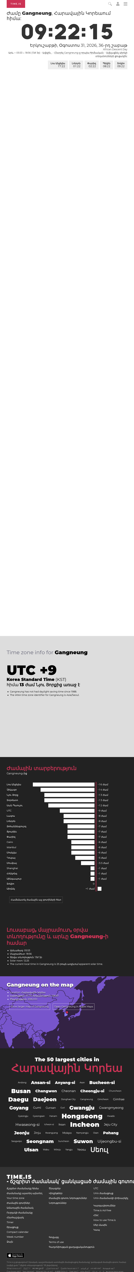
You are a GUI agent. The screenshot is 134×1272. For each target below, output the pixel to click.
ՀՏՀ (96, 1215)
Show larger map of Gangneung (30, 1006)
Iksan (62, 1124)
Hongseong (82, 1116)
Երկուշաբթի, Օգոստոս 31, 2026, (78, 45)
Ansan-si (40, 1082)
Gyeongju (23, 1116)
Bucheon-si (102, 1082)
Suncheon (63, 1141)
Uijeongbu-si (109, 1141)
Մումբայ (12, 863)
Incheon (84, 1124)
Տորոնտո (12, 800)
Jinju (37, 1133)
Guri (62, 1107)
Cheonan (69, 1091)
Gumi (37, 1107)
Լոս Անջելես (58, 65)
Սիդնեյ (11, 888)
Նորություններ (57, 1203)
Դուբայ (11, 857)
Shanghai (12, 868)
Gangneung (86, 1099)
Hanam (53, 1116)
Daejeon (45, 1099)
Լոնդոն (76, 65)
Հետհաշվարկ (15, 1217)
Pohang (111, 1133)
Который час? (109, 1268)
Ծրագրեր (55, 1188)
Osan (96, 1133)
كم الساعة (85, 1268)
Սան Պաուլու (15, 805)
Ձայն (10, 1241)
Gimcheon (102, 1099)
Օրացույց (12, 1227)
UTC (9, 810)
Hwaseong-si (27, 1124)
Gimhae (118, 1099)
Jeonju (21, 1132)
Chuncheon (115, 1091)
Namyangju (82, 1133)
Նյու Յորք (12, 795)
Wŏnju (57, 1149)
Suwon (83, 1141)
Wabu (46, 1149)
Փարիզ (91, 65)
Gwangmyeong (111, 1108)
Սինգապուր (14, 878)
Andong (22, 1082)
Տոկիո (121, 65)
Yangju (69, 1149)
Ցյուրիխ (12, 831)
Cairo (10, 842)
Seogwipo (16, 1141)
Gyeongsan (39, 1116)
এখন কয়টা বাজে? (95, 1268)
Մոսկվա (12, 852)
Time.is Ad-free (102, 1210)
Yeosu (81, 1149)
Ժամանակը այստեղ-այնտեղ (24, 1193)
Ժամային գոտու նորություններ (68, 1198)
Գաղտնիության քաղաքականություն (71, 1247)
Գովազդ (54, 1237)
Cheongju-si (92, 1091)
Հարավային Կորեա (67, 1067)
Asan (82, 1082)
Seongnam (40, 1141)
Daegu (18, 1099)
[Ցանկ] (125, 4)
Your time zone (15, 1198)
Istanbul (11, 847)
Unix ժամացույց (103, 1193)
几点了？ (27, 1268)
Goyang (19, 1108)
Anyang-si (65, 1082)
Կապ (96, 1229)
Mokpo (67, 1132)
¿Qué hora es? (52, 1268)
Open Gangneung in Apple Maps (73, 1006)
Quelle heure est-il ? (70, 1268)
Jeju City (110, 1124)
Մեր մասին (100, 1225)
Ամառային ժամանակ (20, 1207)
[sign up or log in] (117, 5)
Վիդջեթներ (55, 1193)
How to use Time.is (104, 1220)
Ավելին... (47, 52)
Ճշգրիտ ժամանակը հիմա (23, 1188)
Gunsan (51, 1107)
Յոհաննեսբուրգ (16, 826)
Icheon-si (49, 1124)
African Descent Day (115, 49)
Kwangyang (51, 1133)
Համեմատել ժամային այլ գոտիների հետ (36, 899)
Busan (21, 1091)
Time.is (16, 4)
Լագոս (11, 816)
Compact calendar (18, 1232)
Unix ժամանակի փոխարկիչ (110, 1198)
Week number (15, 1236)
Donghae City (68, 1099)
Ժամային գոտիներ (18, 1203)
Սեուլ (99, 1150)
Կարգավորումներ (104, 1205)
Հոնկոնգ (12, 873)
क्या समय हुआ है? (38, 1268)
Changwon (46, 1091)
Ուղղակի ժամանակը (20, 1212)
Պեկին (106, 65)
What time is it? (14, 1268)
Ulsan (31, 1150)
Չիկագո (12, 789)
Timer (10, 1222)
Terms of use (56, 1242)
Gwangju (81, 1107)
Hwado (111, 1116)
